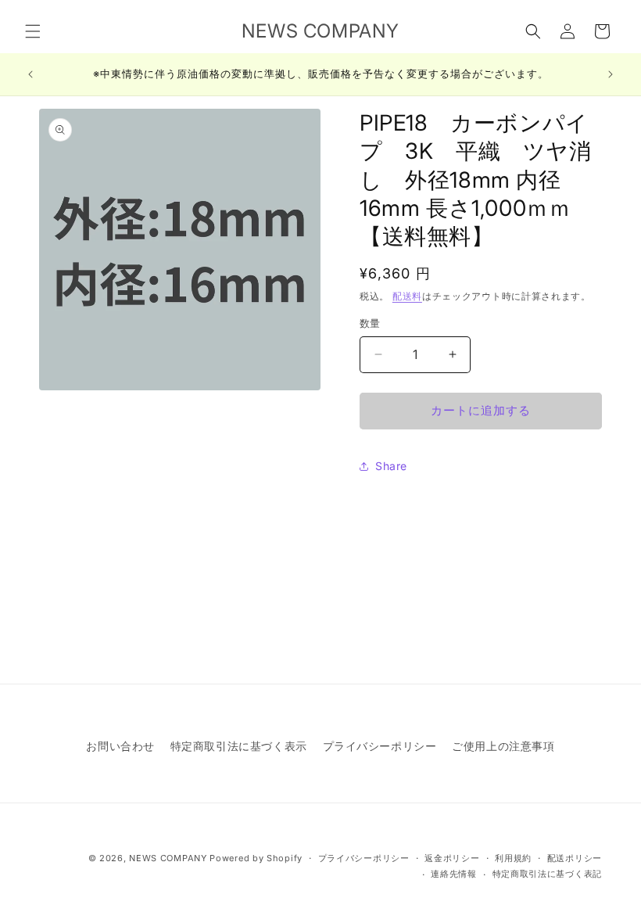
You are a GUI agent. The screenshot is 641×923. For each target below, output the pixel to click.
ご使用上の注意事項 (503, 745)
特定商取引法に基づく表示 (238, 745)
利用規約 (513, 858)
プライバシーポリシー (380, 745)
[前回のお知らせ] (30, 74)
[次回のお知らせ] (610, 74)
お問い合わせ (120, 745)
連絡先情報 (454, 873)
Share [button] (391, 465)
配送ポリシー (574, 858)
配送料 (407, 296)
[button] (33, 31)
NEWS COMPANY (167, 858)
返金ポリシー (451, 858)
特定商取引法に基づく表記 (547, 873)
